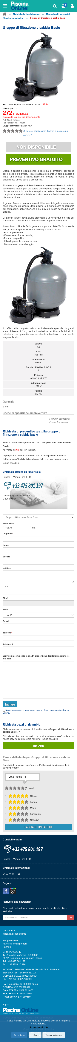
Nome (6, 545)
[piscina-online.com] (20, 5)
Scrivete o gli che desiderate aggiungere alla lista (36, 657)
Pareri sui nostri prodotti (15, 943)
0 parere (28, 130)
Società (6, 556)
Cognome (8, 533)
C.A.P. (6, 586)
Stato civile (8, 523)
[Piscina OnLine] (5, 14)
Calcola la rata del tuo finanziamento (21, 116)
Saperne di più (38, 1027)
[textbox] (38, 591)
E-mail (6, 621)
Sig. (34, 527)
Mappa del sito (10, 940)
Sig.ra (9, 527)
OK (70, 917)
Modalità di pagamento (14, 933)
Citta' (5, 598)
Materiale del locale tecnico (26, 14)
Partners (7, 946)
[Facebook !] (6, 891)
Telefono (7, 632)
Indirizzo (7, 568)
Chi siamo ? (9, 930)
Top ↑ (6, 1004)
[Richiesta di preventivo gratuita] (38, 159)
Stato (5, 609)
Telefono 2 (8, 644)
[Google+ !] (13, 891)
